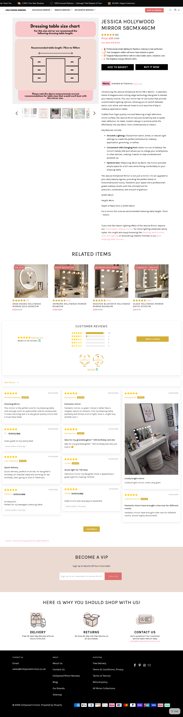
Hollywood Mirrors (42, 10)
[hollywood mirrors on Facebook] (135, 665)
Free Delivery (99, 663)
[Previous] (17, 61)
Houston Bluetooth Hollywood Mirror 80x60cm (111, 281)
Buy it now (151, 67)
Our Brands (59, 688)
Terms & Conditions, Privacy (108, 669)
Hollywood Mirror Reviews (66, 675)
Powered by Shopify (51, 704)
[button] (107, 34)
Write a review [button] (153, 339)
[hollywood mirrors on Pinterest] (140, 665)
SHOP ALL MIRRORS (154, 10)
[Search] (170, 10)
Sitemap (57, 694)
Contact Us (59, 669)
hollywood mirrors (30, 704)
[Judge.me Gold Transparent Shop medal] (98, 359)
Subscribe (113, 576)
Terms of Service (102, 675)
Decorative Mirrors (84, 10)
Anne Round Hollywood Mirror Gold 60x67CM (31, 281)
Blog (55, 682)
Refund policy (100, 682)
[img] (10, 393)
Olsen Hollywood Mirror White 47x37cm (152, 281)
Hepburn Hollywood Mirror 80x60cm (71, 281)
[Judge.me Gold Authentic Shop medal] (84, 359)
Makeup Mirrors (63, 10)
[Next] (94, 61)
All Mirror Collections (104, 688)
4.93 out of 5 (37, 337)
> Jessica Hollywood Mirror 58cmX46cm (30, 541)
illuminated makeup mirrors (119, 229)
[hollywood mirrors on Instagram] (145, 665)
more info (137, 83)
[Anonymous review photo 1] (151, 439)
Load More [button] (91, 529)
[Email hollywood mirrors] (149, 665)
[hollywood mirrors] (16, 10)
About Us (57, 663)
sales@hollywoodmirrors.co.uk (145, 641)
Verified (91, 369)
